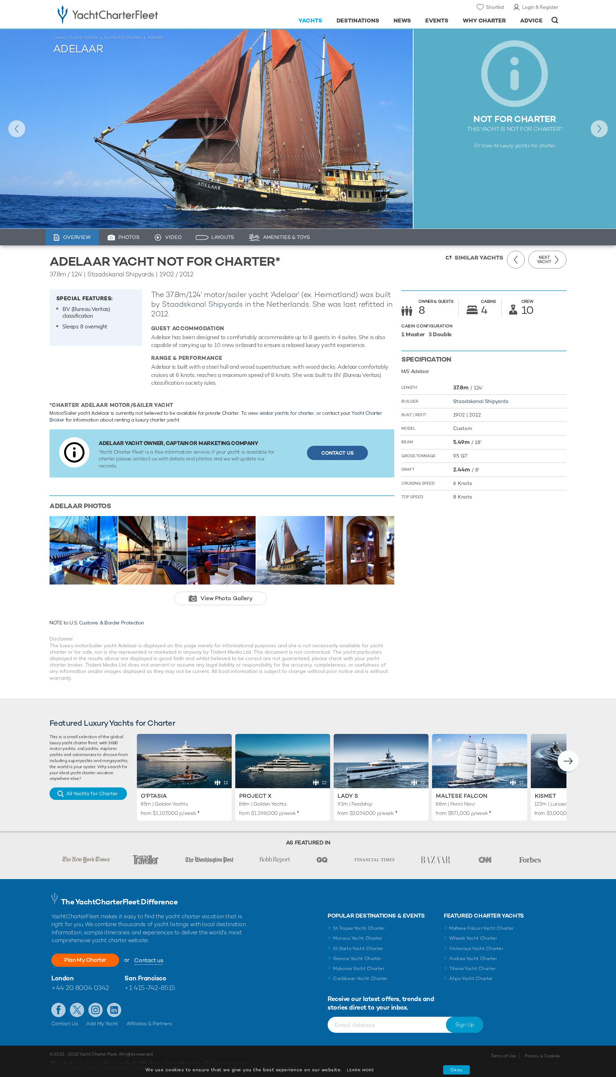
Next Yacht (599, 129)
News (402, 20)
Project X (255, 796)
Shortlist (495, 7)
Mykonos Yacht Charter (358, 968)
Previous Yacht (17, 129)
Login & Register (540, 7)
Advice (531, 20)
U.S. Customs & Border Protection (107, 622)
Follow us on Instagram (95, 1010)
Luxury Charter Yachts (75, 37)
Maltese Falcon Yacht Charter (481, 928)
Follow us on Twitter (77, 1010)
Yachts (310, 20)
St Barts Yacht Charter (358, 948)
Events (436, 20)
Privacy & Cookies (542, 1056)
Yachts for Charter (123, 37)
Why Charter (484, 20)
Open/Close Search (554, 20)
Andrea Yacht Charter (473, 958)
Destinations (358, 20)
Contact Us (337, 453)
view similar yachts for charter (281, 413)
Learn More (360, 1070)
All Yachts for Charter (92, 793)
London (62, 978)
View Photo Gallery (226, 598)
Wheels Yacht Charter (473, 938)
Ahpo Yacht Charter (471, 978)
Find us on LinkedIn (114, 1010)
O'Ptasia (154, 796)
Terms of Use (503, 1056)
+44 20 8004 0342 (80, 988)
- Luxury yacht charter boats (130, 14)
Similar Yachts (479, 257)
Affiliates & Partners (149, 1023)
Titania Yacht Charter (472, 968)
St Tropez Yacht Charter (359, 928)
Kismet (545, 796)
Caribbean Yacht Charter (360, 978)
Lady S (348, 796)
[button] (568, 761)
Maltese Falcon (461, 796)
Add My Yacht (102, 1023)
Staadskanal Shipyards (202, 304)
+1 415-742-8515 (149, 988)
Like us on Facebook (58, 1010)
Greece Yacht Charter (357, 958)
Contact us (148, 960)
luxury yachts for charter (527, 145)
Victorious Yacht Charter (476, 948)
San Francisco (145, 978)
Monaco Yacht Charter (358, 938)
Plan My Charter (85, 960)
